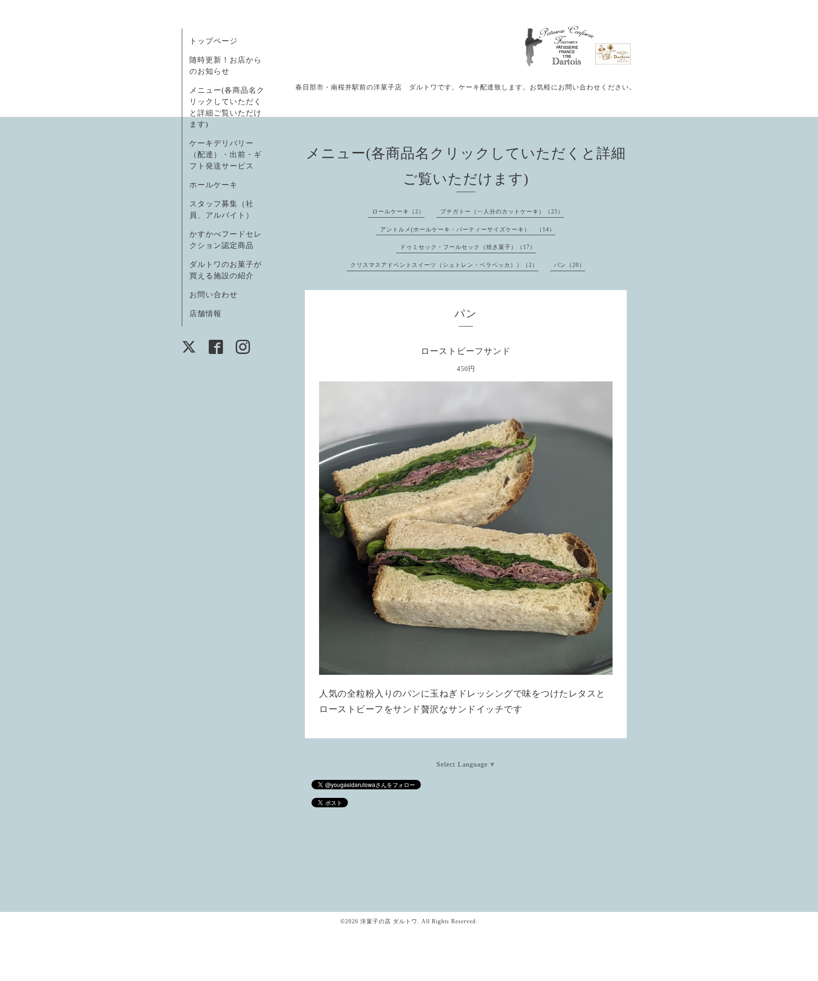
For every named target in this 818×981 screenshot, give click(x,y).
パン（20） (569, 265)
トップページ (213, 41)
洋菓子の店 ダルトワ (389, 921)
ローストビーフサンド (466, 351)
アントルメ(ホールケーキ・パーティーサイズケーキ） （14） (467, 229)
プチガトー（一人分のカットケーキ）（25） (502, 211)
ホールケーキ (213, 185)
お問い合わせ (213, 295)
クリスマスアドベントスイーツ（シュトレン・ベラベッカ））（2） (444, 265)
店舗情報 (205, 313)
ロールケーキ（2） (398, 211)
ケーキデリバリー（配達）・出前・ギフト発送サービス (225, 154)
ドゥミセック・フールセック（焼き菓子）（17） (468, 247)
